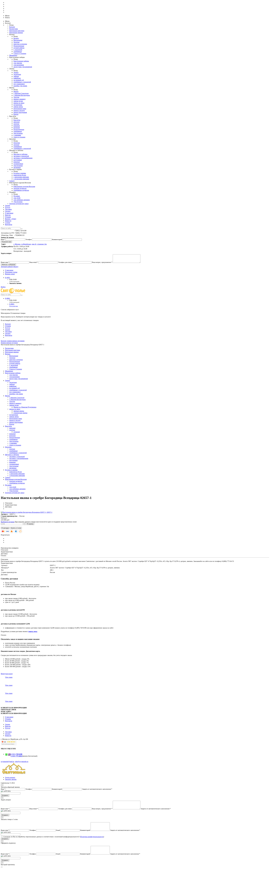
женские (17, 122)
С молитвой (18, 50)
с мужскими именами (21, 179)
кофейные (17, 78)
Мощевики (13, 55)
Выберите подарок (7, 522)
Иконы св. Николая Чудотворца (25, 407)
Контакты (8, 224)
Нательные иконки (16, 32)
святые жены (18, 107)
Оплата (7, 211)
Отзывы (8, 217)
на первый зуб (19, 80)
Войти (3, 287)
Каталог (12, 27)
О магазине (9, 213)
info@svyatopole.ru (21, 761)
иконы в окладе (19, 110)
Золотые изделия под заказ (18, 203)
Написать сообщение (8, 264)
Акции (7, 205)
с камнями (17, 135)
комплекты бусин (20, 175)
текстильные (18, 133)
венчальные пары (20, 108)
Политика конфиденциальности (91, 837)
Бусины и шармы (20, 173)
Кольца (16, 38)
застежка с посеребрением (23, 158)
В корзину (30, 524)
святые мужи (18, 101)
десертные (17, 74)
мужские (17, 127)
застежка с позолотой (21, 156)
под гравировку (19, 84)
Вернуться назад (7, 674)
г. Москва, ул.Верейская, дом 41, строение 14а (30, 244)
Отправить (5, 795)
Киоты (16, 114)
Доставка (8, 209)
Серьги (11, 181)
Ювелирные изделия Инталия (24, 186)
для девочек (18, 63)
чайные (16, 76)
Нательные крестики (16, 31)
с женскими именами (21, 177)
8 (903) (16, 754)
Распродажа (13, 29)
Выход (16, 267)
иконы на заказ (19, 103)
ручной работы (19, 48)
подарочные (18, 105)
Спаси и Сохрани (20, 53)
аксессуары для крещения (23, 67)
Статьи (7, 222)
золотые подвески (20, 188)
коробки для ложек (20, 86)
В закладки (5, 528)
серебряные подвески (21, 190)
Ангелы (16, 97)
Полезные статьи (11, 272)
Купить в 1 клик (16, 528)
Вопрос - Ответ (10, 219)
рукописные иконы (20, 413)
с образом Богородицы (22, 95)
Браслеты (17, 120)
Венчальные (18, 40)
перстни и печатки (20, 44)
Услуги (7, 207)
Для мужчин (18, 202)
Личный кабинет (7, 267)
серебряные (18, 51)
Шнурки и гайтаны (20, 154)
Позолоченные (19, 46)
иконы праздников (20, 112)
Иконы (16, 91)
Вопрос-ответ (10, 274)
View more (8, 677)
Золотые (17, 42)
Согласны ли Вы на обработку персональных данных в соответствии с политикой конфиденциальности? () (53, 837)
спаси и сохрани (19, 137)
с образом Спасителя (21, 93)
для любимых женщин (22, 200)
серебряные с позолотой (22, 82)
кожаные (17, 126)
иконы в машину (20, 99)
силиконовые (18, 164)
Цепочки (17, 143)
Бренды (8, 215)
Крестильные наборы (21, 61)
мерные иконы (19, 411)
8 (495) (7, 277)
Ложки (16, 72)
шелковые (17, 167)
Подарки (17, 196)
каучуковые (18, 160)
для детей (17, 198)
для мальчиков (19, 65)
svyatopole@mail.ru (7, 761)
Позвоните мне (6, 242)
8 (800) (7, 298)
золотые (16, 124)
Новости (8, 221)
